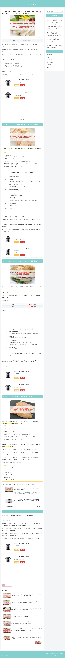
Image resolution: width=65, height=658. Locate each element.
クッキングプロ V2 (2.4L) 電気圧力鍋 (21, 92)
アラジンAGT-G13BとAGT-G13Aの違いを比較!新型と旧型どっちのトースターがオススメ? (55, 40)
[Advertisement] (22, 110)
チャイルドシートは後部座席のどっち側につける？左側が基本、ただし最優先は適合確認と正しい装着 (54, 21)
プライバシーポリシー (59, 653)
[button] (62, 11)
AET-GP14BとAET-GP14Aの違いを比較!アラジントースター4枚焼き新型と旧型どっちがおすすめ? (54, 45)
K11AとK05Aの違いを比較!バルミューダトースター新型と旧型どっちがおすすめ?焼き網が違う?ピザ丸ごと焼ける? (55, 34)
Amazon (16, 85)
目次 (21, 119)
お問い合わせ (53, 653)
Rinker (18, 93)
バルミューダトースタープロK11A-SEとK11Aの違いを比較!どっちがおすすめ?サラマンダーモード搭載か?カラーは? (54, 27)
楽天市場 (22, 85)
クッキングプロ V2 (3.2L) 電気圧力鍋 (21, 79)
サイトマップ (48, 653)
